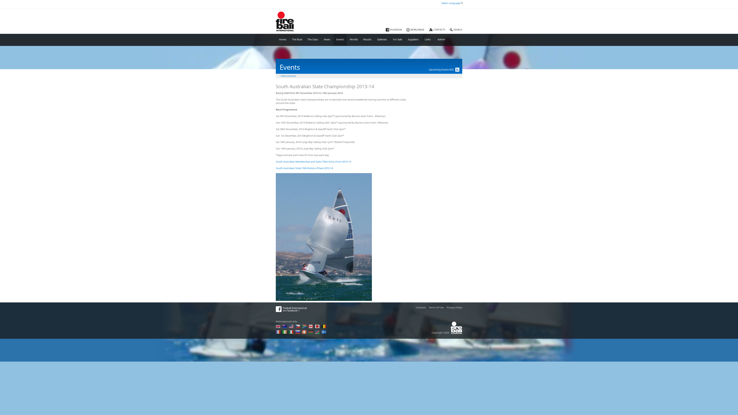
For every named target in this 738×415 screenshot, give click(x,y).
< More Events (288, 76)
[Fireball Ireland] (284, 332)
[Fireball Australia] (284, 326)
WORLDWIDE (417, 29)
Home (282, 39)
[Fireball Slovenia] (297, 332)
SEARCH (457, 29)
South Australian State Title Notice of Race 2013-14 (304, 168)
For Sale (397, 39)
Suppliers (413, 39)
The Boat (297, 39)
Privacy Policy (454, 307)
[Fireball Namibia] (317, 332)
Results (367, 39)
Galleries (382, 39)
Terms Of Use (436, 307)
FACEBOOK (396, 29)
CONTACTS (439, 29)
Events (340, 39)
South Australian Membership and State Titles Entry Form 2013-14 (313, 161)
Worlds (354, 39)
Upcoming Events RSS (441, 69)
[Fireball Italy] (291, 332)
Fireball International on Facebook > (295, 309)
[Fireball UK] (278, 326)
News (327, 39)
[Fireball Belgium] (324, 326)
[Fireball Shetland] (324, 332)
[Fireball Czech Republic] (297, 326)
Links (428, 39)
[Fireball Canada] (310, 326)
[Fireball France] (278, 332)
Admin (441, 39)
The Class (313, 39)
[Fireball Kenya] (310, 332)
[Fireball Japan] (317, 326)
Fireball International (284, 13)
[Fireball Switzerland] (304, 332)
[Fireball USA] (291, 326)
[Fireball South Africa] (304, 326)
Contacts (421, 307)
